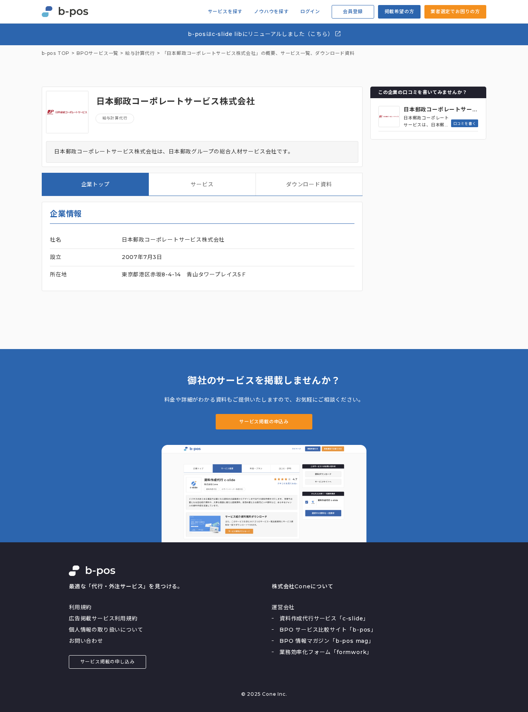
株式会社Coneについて (303, 586)
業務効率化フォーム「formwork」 (325, 652)
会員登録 (353, 11)
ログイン (310, 11)
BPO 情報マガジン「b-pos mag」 (326, 640)
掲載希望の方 (399, 11)
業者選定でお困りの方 (455, 11)
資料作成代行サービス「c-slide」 (324, 618)
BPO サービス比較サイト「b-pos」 (327, 629)
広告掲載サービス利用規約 (103, 618)
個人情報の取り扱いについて (106, 629)
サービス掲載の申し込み (107, 661)
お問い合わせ (86, 640)
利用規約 (80, 607)
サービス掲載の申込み (264, 421)
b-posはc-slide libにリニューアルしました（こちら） (261, 34)
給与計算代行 (115, 118)
